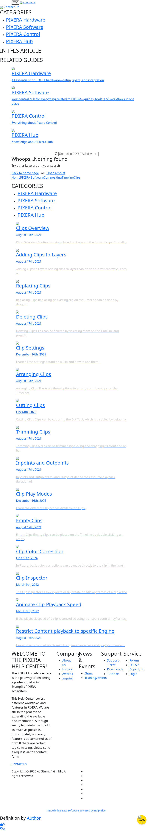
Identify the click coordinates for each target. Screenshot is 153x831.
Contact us (19, 764)
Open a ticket (55, 173)
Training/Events (96, 678)
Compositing (53, 177)
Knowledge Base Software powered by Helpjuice (76, 810)
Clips (77, 177)
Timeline (68, 177)
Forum (134, 660)
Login (133, 674)
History (67, 669)
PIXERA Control (23, 34)
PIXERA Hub (19, 41)
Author (34, 818)
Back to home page (25, 173)
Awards (67, 674)
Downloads (115, 669)
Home (16, 177)
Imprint (67, 678)
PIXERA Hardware (25, 20)
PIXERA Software (24, 27)
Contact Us (29, 2)
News (89, 673)
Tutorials (113, 674)
